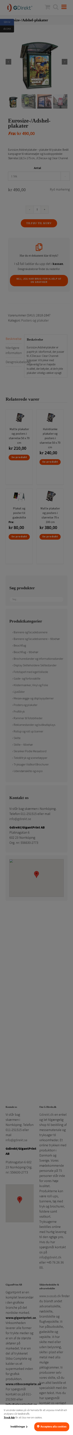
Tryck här (9, 1417)
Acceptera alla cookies (53, 1426)
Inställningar (17, 1426)
